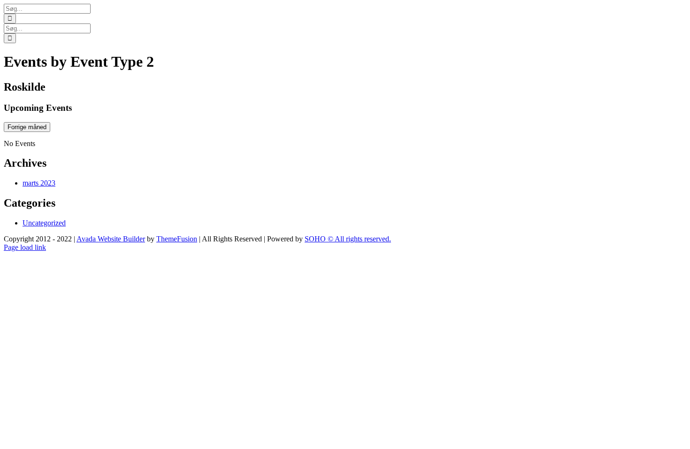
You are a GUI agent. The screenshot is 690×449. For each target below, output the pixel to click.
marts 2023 (39, 183)
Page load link (25, 247)
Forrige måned (27, 127)
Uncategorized (44, 223)
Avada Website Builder (111, 239)
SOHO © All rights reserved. (348, 239)
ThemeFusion (176, 239)
